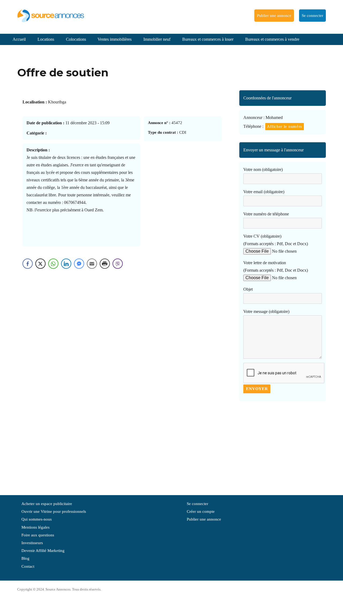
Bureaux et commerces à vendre (272, 39)
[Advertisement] (282, 445)
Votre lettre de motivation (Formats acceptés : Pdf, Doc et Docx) (275, 266)
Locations (46, 39)
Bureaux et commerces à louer (207, 39)
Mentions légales (35, 527)
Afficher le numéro (284, 126)
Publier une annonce (274, 15)
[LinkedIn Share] (66, 264)
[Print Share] (105, 264)
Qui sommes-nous (36, 519)
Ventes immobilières (115, 39)
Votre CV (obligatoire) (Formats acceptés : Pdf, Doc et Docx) (275, 240)
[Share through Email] (92, 264)
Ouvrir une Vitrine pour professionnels (53, 511)
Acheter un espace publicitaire (46, 504)
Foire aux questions (37, 535)
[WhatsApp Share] (53, 264)
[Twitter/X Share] (40, 264)
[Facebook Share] (28, 264)
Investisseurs (32, 543)
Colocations (76, 39)
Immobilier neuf (156, 39)
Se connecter (312, 15)
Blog (25, 558)
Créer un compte (201, 511)
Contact (27, 566)
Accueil (19, 39)
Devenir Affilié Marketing (43, 550)
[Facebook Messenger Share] (79, 264)
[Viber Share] (118, 264)
